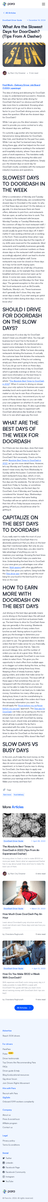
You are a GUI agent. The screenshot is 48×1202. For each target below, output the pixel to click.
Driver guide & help (11, 1070)
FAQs (5, 1066)
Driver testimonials (11, 1058)
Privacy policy (9, 1140)
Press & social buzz (11, 1119)
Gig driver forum (10, 1079)
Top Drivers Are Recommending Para (19, 1062)
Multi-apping (15, 567)
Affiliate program (10, 1123)
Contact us (8, 1127)
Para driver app (12, 573)
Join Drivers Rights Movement (16, 1083)
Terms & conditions (11, 1145)
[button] (43, 4)
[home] (8, 4)
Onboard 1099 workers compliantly (18, 1101)
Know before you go (27, 705)
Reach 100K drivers (11, 1035)
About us (7, 1115)
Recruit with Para (10, 1093)
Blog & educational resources (16, 1075)
